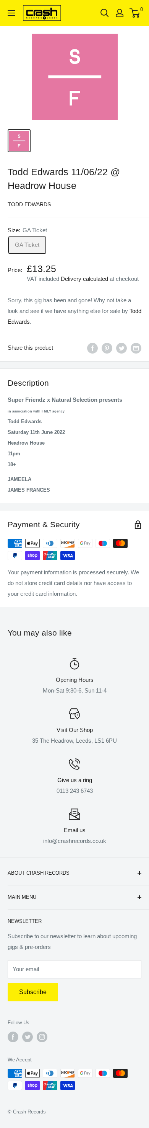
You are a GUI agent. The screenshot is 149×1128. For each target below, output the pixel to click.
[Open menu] (11, 13)
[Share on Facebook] (92, 348)
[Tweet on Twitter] (121, 348)
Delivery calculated (84, 278)
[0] (135, 13)
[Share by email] (136, 348)
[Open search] (104, 13)
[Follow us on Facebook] (13, 1037)
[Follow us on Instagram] (42, 1037)
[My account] (119, 13)
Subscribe (33, 992)
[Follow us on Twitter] (27, 1037)
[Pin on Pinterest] (107, 348)
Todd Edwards (29, 204)
